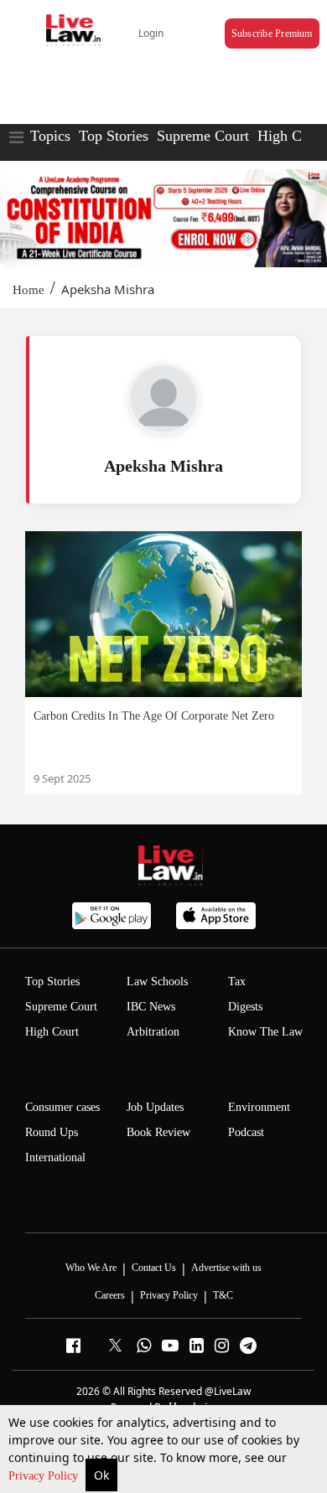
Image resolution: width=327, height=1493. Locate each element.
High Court (291, 135)
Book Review (158, 1132)
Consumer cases (62, 1107)
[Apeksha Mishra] (163, 398)
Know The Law (265, 1031)
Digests (245, 1006)
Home (28, 290)
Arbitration (153, 1031)
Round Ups (51, 1132)
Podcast (246, 1132)
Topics (50, 135)
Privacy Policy (44, 1476)
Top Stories (113, 135)
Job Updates (155, 1107)
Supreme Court (203, 135)
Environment (259, 1107)
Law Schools (157, 981)
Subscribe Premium (272, 33)
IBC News (151, 1006)
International (55, 1157)
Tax (237, 981)
